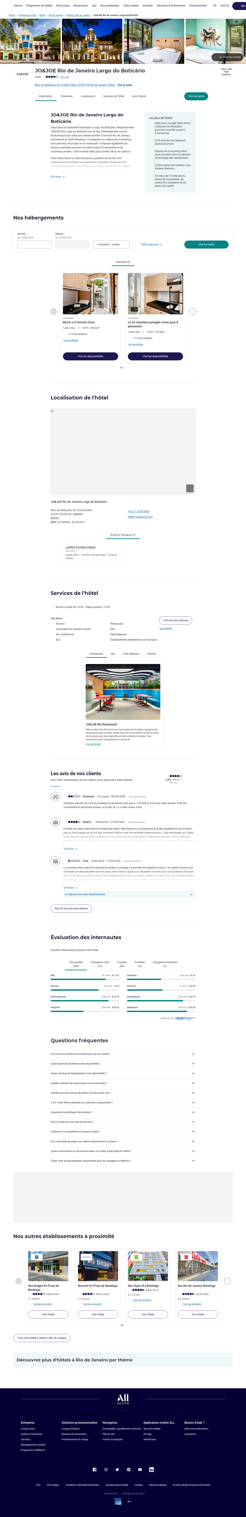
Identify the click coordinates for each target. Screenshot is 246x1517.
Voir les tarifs (196, 96)
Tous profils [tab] (76, 964)
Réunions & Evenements (74, 1434)
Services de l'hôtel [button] (74, 593)
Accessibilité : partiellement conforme (122, 1428)
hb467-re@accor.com (140, 516)
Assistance (190, 1434)
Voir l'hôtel (48, 1314)
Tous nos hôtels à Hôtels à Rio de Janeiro (41, 1338)
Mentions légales (158, 1485)
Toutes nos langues (113, 1439)
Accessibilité (165, 628)
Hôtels (12, 15)
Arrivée (25, 235)
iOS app (147, 1434)
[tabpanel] (123, 319)
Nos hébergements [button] (38, 218)
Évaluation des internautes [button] (86, 937)
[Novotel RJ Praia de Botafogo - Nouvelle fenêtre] (98, 1266)
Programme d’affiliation (33, 1450)
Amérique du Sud (27, 15)
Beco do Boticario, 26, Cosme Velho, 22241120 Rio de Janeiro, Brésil (75, 84)
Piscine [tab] (151, 653)
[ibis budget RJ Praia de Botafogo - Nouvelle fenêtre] (48, 1266)
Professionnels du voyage (75, 1439)
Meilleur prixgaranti (226, 72)
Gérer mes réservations (196, 1428)
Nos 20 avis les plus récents (71, 908)
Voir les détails (93, 744)
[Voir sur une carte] (123, 451)
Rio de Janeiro (56, 15)
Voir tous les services (175, 620)
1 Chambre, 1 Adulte (107, 244)
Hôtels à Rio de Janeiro (78, 15)
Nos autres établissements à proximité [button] (63, 1236)
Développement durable (33, 1444)
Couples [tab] (122, 964)
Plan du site (109, 1434)
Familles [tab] (140, 964)
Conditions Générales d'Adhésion (82, 1485)
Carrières (25, 1439)
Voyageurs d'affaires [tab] (165, 964)
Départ (63, 235)
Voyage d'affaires (71, 1428)
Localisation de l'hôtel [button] (79, 398)
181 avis (64, 77)
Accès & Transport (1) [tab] (123, 534)
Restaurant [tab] (96, 653)
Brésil (42, 15)
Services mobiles (151, 1428)
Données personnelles (117, 1485)
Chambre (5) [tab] (123, 262)
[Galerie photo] (123, 41)
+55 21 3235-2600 (138, 511)
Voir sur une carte (42, 1304)
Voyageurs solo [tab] (100, 964)
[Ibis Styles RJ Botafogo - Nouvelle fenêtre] (148, 1266)
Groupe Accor (28, 1428)
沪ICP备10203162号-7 (133, 1493)
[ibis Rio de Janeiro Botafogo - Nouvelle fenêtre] (198, 1266)
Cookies (139, 1485)
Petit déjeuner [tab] (131, 653)
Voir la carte (124, 84)
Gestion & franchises (31, 1434)
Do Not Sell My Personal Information (191, 1485)
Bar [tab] (113, 653)
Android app (149, 1439)
